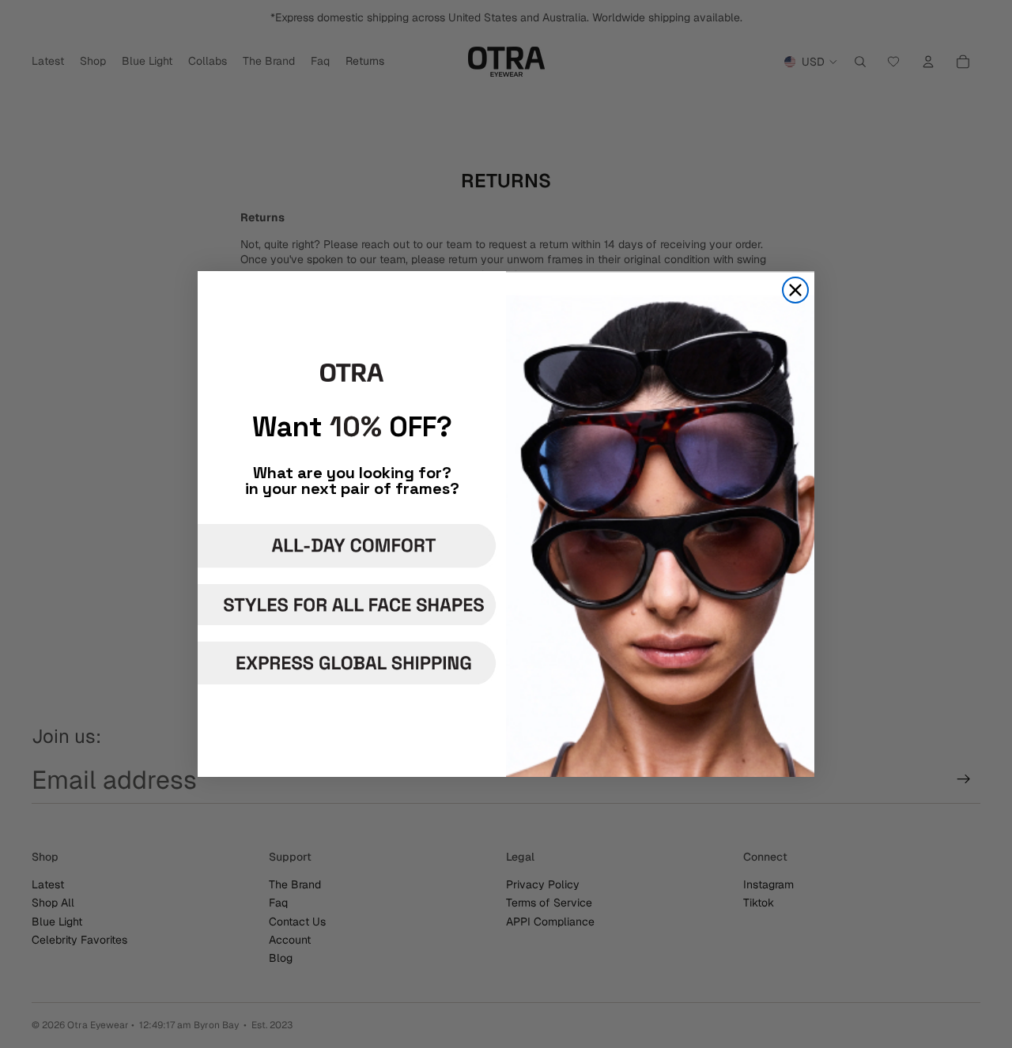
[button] (349, 545)
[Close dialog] (795, 290)
